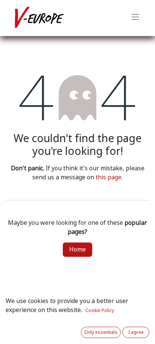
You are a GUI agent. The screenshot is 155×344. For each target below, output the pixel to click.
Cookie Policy (99, 311)
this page (109, 177)
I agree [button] (136, 332)
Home (77, 249)
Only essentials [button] (100, 332)
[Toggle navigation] (135, 18)
